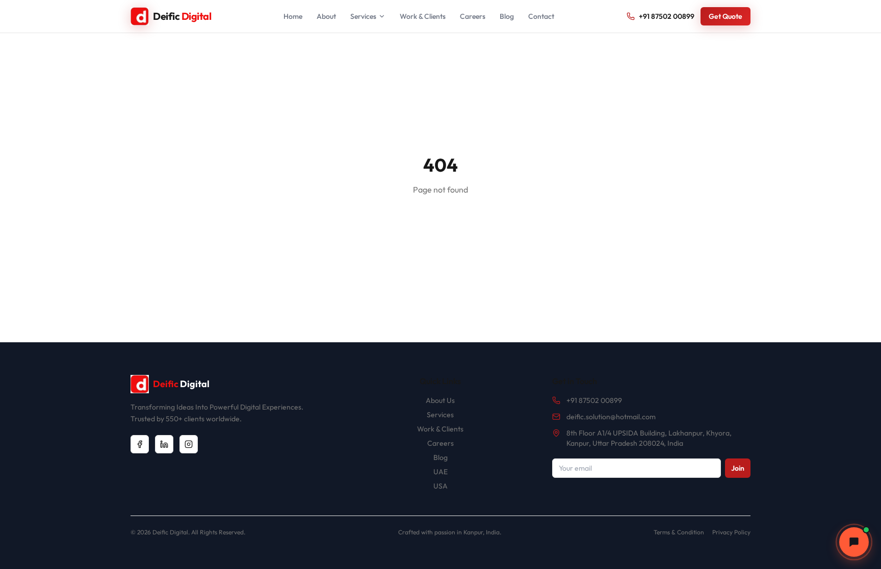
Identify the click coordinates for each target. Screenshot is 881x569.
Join (737, 468)
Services (363, 16)
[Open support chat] (854, 542)
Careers (472, 16)
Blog (507, 16)
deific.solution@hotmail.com (611, 416)
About (326, 16)
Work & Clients (423, 16)
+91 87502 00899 (666, 16)
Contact (541, 16)
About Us (440, 400)
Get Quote (725, 16)
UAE (440, 471)
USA (440, 486)
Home (292, 16)
